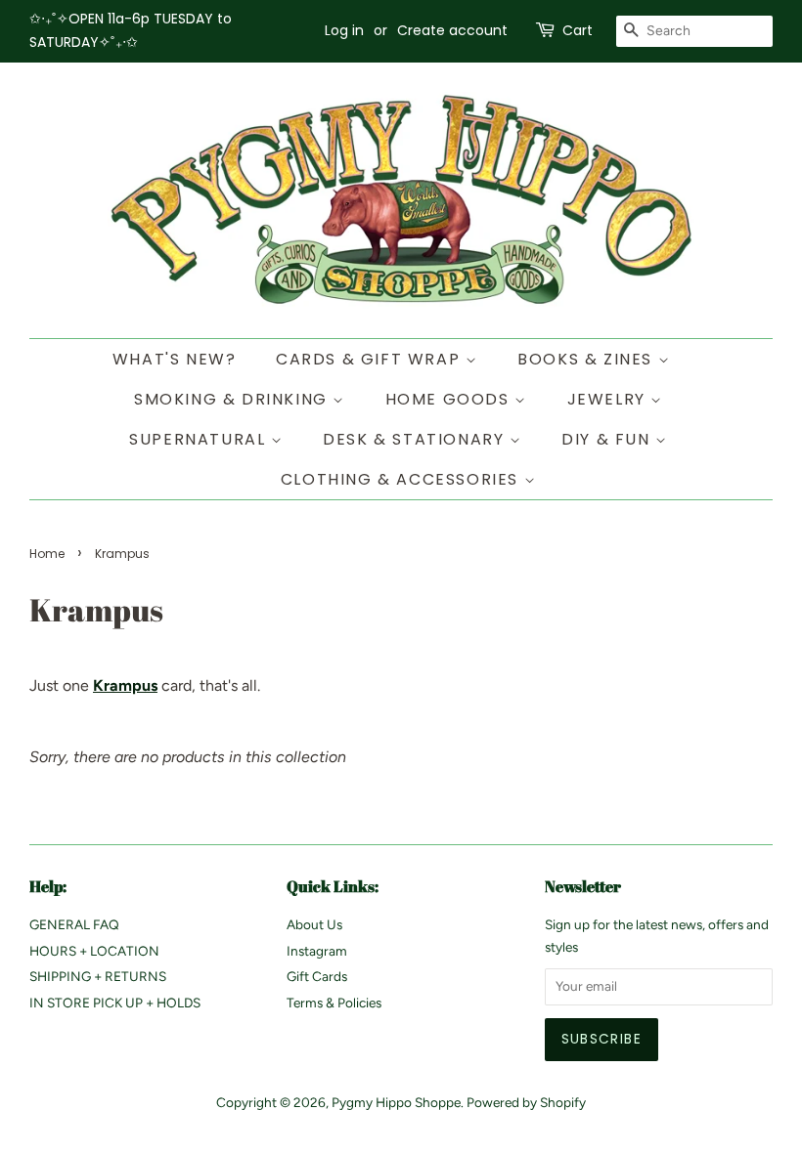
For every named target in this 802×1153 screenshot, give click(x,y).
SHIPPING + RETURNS (97, 976)
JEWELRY (609, 399)
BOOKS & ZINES (587, 359)
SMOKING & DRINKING (233, 399)
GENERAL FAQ (74, 924)
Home (47, 553)
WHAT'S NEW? (174, 359)
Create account (452, 30)
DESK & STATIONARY (416, 439)
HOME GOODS (450, 399)
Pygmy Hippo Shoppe (396, 1102)
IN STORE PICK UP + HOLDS (114, 1002)
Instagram (317, 951)
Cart (577, 30)
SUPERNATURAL (200, 439)
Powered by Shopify (526, 1102)
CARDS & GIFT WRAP (371, 359)
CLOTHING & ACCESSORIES (402, 479)
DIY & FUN (608, 439)
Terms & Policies (334, 1002)
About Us (314, 924)
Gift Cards (317, 976)
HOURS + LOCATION (94, 951)
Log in (344, 30)
